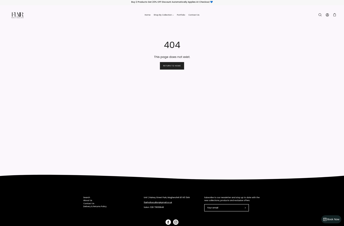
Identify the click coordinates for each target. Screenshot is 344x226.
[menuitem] (147, 15)
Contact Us (88, 203)
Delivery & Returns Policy (95, 206)
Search (86, 197)
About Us (87, 200)
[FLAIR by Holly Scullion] (17, 15)
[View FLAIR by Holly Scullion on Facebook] (168, 222)
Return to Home (172, 66)
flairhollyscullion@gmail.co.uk (158, 202)
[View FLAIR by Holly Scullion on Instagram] (175, 222)
